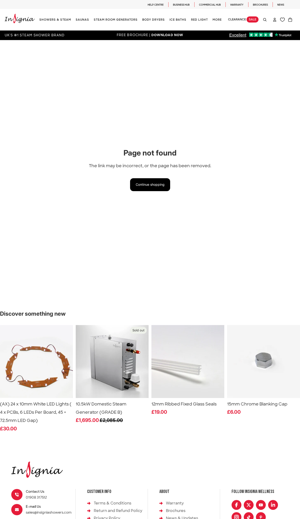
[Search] (265, 20)
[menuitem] (217, 19)
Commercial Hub (210, 4)
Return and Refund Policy (118, 510)
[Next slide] (142, 361)
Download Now (167, 35)
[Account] (275, 20)
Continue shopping (150, 184)
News (280, 4)
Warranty (237, 4)
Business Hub (181, 4)
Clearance (242, 20)
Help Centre (156, 4)
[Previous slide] (83, 361)
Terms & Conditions (112, 503)
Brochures (260, 4)
